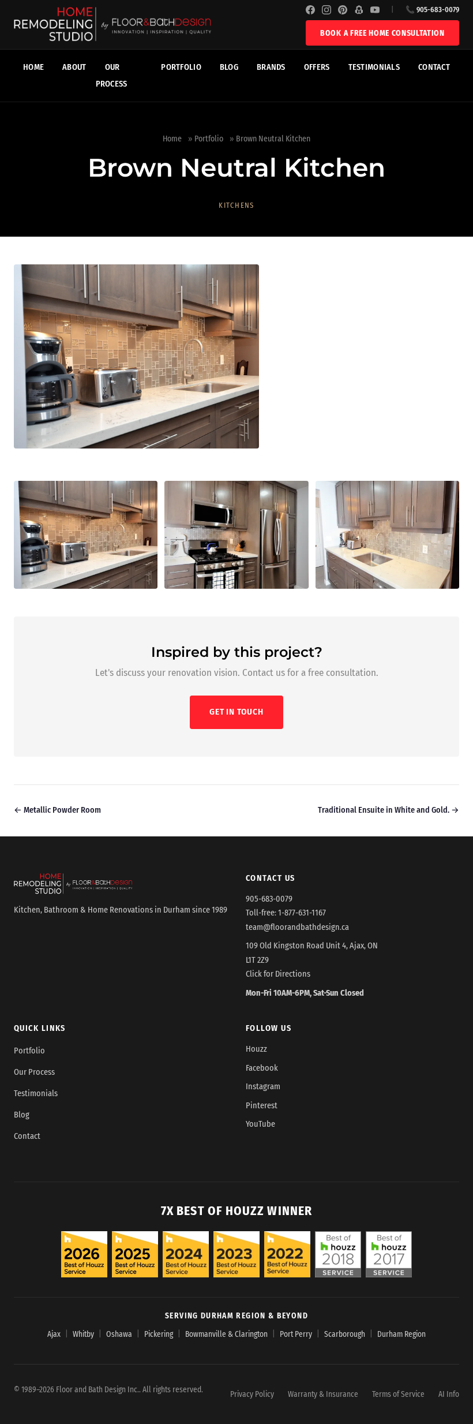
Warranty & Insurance (323, 1394)
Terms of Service (398, 1394)
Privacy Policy (252, 1394)
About (74, 67)
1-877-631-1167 (302, 913)
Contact (434, 67)
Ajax (54, 1334)
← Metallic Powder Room (57, 810)
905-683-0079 (269, 899)
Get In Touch (236, 712)
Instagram (263, 1087)
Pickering (158, 1334)
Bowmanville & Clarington (226, 1334)
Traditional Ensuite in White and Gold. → (388, 810)
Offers (317, 67)
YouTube (260, 1124)
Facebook (262, 1068)
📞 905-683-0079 (432, 9)
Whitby (83, 1334)
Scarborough (344, 1334)
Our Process (111, 75)
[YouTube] (375, 9)
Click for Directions (278, 974)
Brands (271, 67)
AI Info (448, 1394)
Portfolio (181, 67)
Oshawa (119, 1334)
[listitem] (85, 535)
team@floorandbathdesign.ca (297, 927)
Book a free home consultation (382, 33)
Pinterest (261, 1106)
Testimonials (374, 67)
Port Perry (296, 1334)
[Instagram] (326, 9)
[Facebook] (310, 9)
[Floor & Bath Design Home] (160, 24)
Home (33, 67)
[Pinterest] (342, 9)
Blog (229, 67)
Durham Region (401, 1334)
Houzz (256, 1049)
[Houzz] (358, 9)
